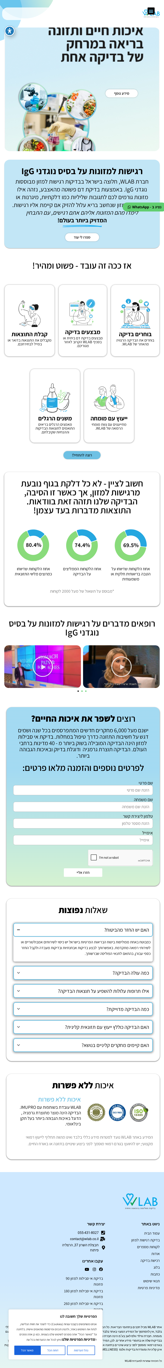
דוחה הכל (53, 1350)
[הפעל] (121, 666)
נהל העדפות (81, 1350)
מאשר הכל (27, 1350)
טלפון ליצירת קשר (138, 816)
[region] (55, 1334)
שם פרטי (146, 783)
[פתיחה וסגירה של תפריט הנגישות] (9, 31)
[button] (151, 10)
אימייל (147, 833)
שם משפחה (143, 799)
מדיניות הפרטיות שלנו (78, 1339)
